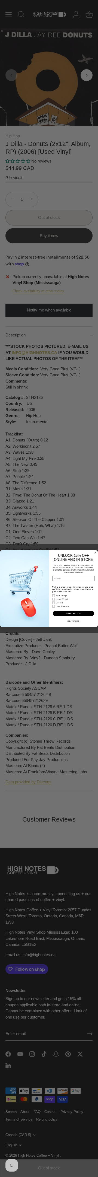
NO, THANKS (73, 621)
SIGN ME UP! (73, 613)
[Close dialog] (95, 552)
